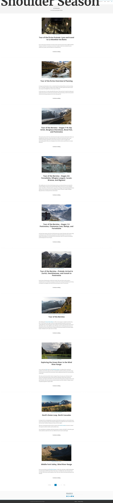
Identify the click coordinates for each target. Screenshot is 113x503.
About (76, 501)
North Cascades (63, 425)
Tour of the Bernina (56, 317)
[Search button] (111, 1)
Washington (60, 412)
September (62, 78)
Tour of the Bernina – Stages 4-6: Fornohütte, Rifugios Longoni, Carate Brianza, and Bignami (56, 178)
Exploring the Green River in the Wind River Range (56, 363)
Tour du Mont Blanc (49, 321)
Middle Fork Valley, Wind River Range (56, 464)
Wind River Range (55, 369)
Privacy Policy (80, 501)
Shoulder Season (14, 1)
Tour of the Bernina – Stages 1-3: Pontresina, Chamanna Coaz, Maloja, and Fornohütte (56, 226)
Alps (49, 78)
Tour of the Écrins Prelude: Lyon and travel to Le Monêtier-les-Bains (56, 38)
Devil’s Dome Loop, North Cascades (56, 415)
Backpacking (56, 359)
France (59, 34)
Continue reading (56, 51)
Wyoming (60, 359)
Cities (56, 34)
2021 (46, 369)
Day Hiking (54, 268)
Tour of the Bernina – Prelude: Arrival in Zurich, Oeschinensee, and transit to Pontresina (56, 273)
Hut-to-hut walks (58, 78)
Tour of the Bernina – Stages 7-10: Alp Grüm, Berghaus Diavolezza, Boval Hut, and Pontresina (56, 130)
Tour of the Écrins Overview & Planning (56, 81)
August (54, 34)
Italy (56, 173)
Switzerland (63, 173)
